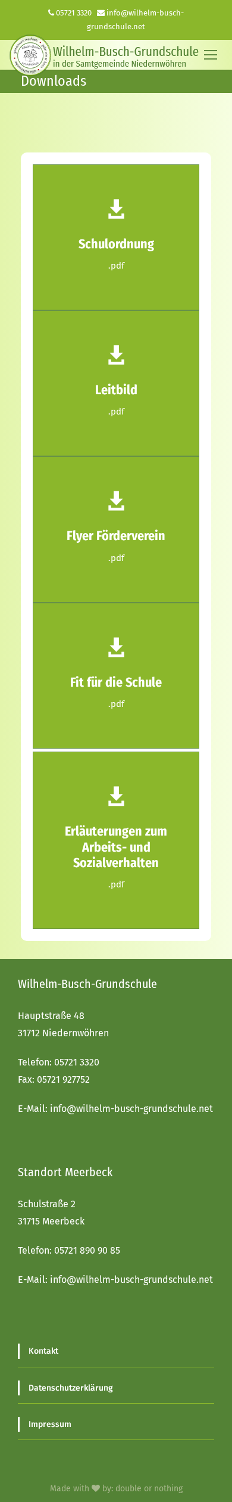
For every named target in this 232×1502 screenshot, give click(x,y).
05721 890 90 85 (87, 1250)
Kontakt (43, 1351)
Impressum (50, 1424)
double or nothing (149, 1489)
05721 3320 (74, 12)
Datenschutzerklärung (71, 1388)
